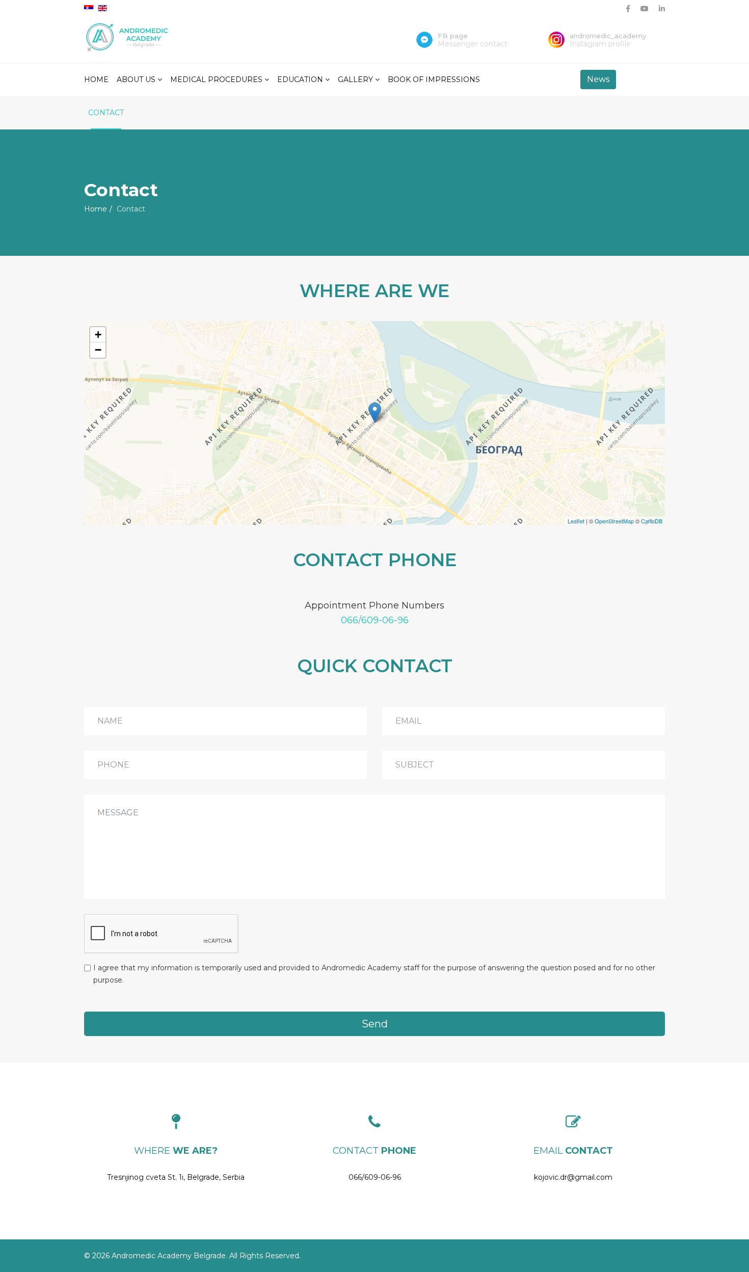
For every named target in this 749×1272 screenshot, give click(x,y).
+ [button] (98, 334)
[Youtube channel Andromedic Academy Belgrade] (644, 8)
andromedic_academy (608, 36)
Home (96, 79)
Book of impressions (434, 79)
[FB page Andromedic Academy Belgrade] (628, 8)
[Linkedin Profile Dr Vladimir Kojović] (662, 8)
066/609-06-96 (375, 620)
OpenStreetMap (614, 521)
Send (375, 1024)
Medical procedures (216, 79)
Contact (106, 112)
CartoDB (651, 521)
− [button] (98, 349)
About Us (136, 79)
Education (300, 79)
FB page (453, 36)
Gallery (355, 79)
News (598, 79)
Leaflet (576, 521)
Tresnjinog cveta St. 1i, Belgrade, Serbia (176, 1177)
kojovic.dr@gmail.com (573, 1177)
